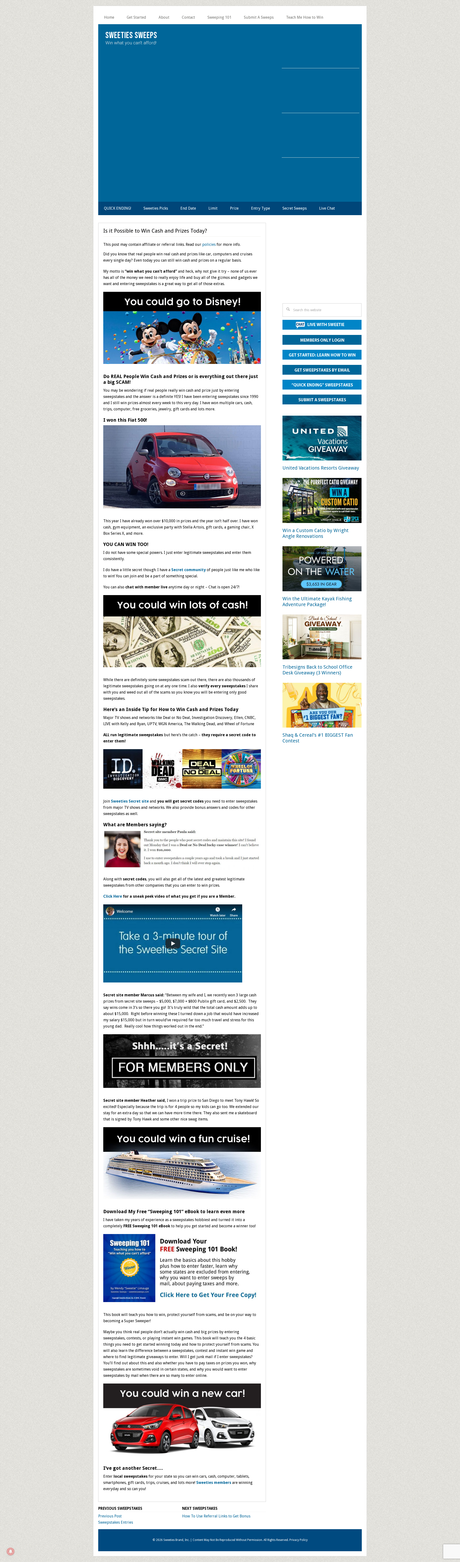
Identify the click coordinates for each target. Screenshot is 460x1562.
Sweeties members (213, 1482)
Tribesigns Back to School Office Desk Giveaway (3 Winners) (317, 670)
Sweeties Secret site (130, 801)
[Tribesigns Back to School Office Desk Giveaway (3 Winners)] (322, 637)
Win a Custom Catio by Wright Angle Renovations (315, 533)
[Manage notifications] (10, 1551)
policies (209, 244)
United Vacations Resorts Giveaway (320, 468)
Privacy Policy (298, 1540)
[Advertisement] (322, 264)
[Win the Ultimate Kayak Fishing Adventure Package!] (322, 569)
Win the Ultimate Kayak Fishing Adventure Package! (317, 601)
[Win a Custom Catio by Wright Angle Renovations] (322, 501)
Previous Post (110, 1516)
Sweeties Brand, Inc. (176, 1540)
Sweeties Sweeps (131, 35)
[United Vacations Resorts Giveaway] (322, 439)
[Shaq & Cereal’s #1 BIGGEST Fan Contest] (322, 706)
